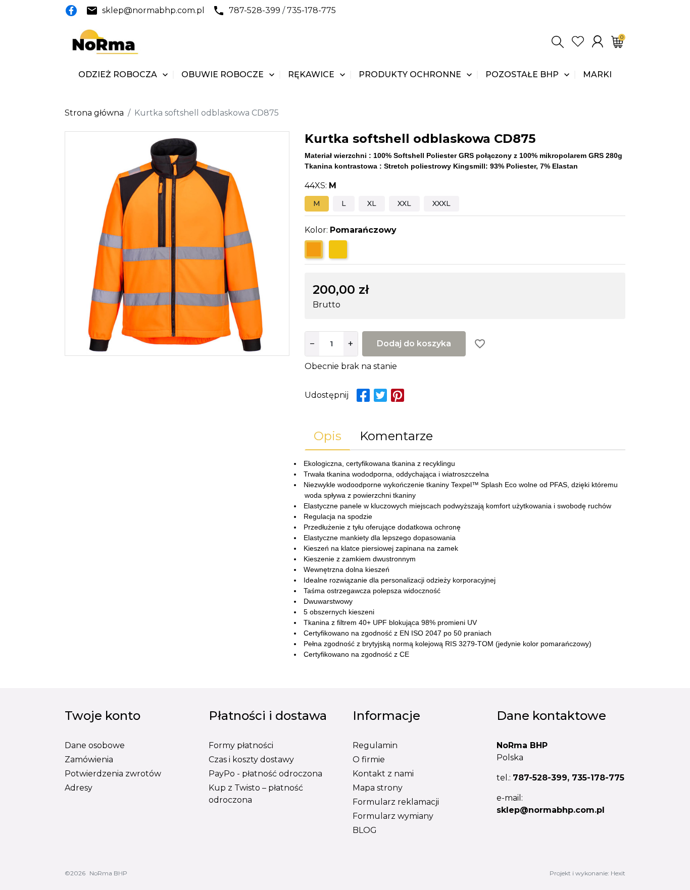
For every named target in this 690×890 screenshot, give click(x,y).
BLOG (365, 830)
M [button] (316, 203)
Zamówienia (89, 759)
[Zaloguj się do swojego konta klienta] (597, 41)
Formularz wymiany (393, 816)
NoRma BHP (108, 873)
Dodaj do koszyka (414, 343)
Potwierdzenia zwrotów (113, 773)
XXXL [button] (441, 203)
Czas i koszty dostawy (251, 759)
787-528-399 (254, 10)
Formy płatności (241, 745)
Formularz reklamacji (396, 802)
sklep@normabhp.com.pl (153, 10)
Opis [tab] (327, 436)
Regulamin (375, 745)
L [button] (343, 203)
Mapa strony (378, 788)
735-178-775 (311, 10)
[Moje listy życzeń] (578, 41)
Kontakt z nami (383, 773)
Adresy (78, 788)
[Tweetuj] (380, 395)
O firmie (369, 759)
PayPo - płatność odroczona (265, 773)
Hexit (618, 873)
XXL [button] (404, 203)
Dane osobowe (95, 745)
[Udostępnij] (363, 395)
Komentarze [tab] (396, 436)
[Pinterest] (397, 395)
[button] (558, 42)
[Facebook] (71, 10)
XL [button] (371, 203)
